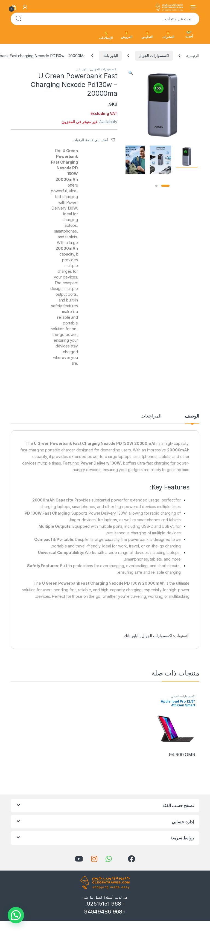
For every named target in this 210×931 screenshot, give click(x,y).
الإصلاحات (106, 38)
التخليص (147, 37)
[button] (130, 72)
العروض (126, 37)
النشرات (168, 37)
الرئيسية (192, 55)
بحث (18, 19)
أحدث (189, 36)
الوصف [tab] (192, 416)
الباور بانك (110, 55)
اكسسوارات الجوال (154, 55)
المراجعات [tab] (151, 416)
